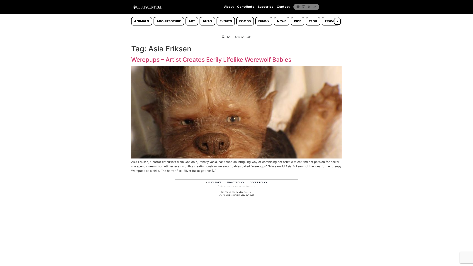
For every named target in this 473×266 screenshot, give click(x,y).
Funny (263, 21)
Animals (141, 21)
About (229, 7)
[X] (309, 6)
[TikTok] (314, 6)
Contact (283, 7)
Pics (297, 21)
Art (191, 21)
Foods (245, 21)
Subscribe (265, 7)
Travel (331, 21)
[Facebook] (298, 6)
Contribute (245, 7)
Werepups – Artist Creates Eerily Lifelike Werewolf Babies (211, 59)
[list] (236, 21)
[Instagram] (303, 6)
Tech (313, 21)
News (281, 21)
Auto (207, 21)
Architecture (168, 21)
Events (226, 21)
